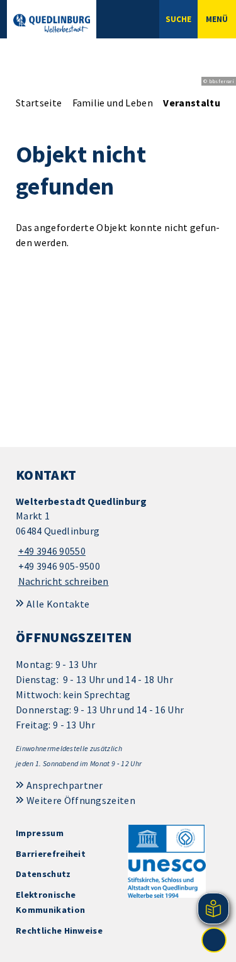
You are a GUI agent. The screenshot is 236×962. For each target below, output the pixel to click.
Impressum (40, 833)
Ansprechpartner (64, 785)
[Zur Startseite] (51, 23)
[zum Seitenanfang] (214, 940)
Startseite (39, 102)
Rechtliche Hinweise (59, 930)
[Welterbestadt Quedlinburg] (118, 542)
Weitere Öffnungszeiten (80, 800)
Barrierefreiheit (51, 853)
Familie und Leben (112, 102)
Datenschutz (43, 874)
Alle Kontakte (57, 603)
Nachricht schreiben (63, 581)
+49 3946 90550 (51, 551)
